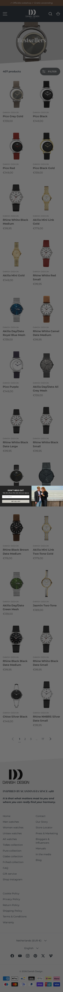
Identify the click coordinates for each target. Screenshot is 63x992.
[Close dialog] (61, 487)
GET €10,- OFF (15, 501)
